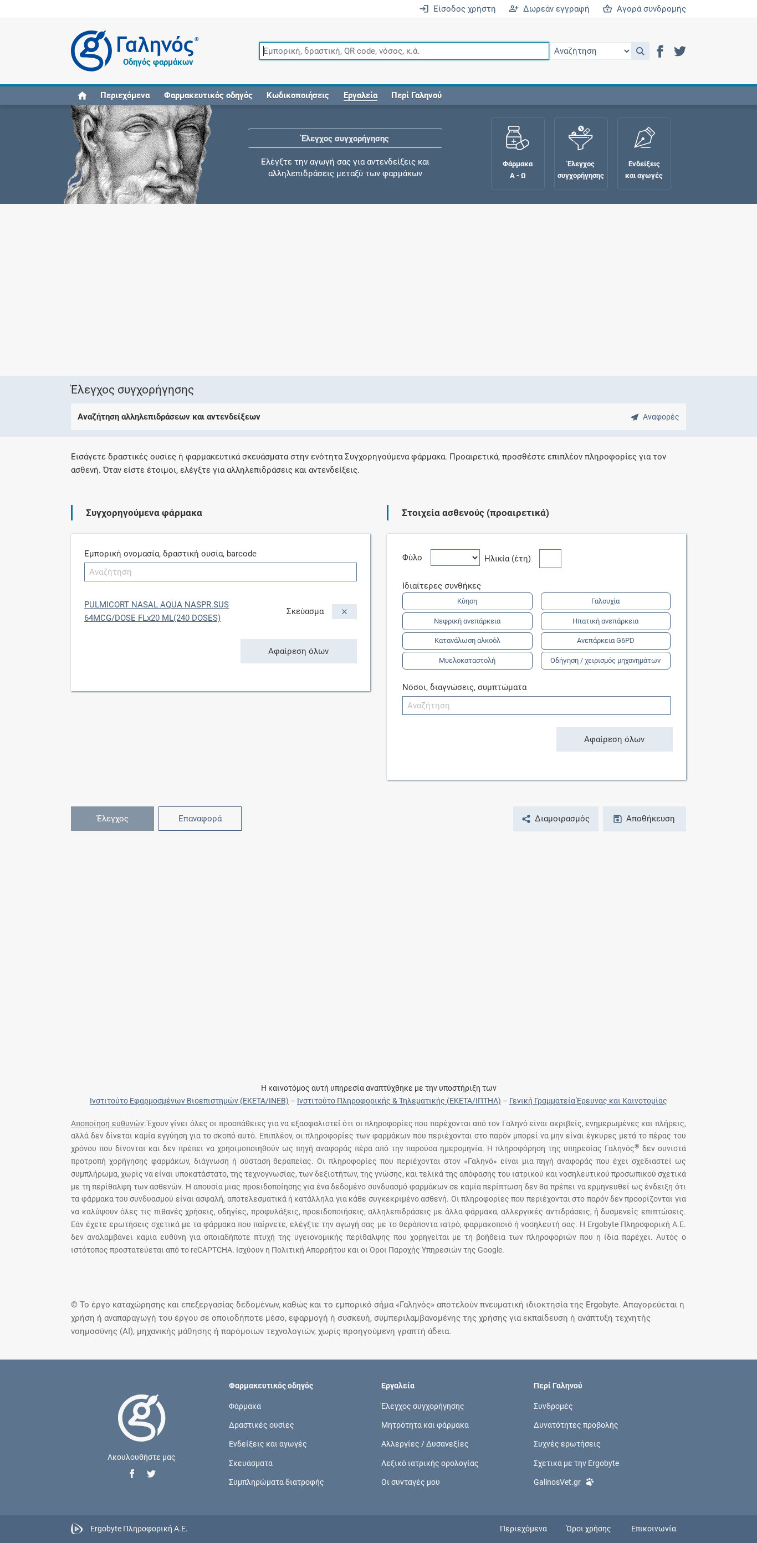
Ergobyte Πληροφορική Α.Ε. (139, 1528)
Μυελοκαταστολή (467, 660)
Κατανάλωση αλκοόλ (467, 640)
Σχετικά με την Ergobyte (576, 1462)
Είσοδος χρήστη (462, 9)
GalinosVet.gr (557, 1481)
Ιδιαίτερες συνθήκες (445, 586)
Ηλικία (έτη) (511, 559)
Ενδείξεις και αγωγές (268, 1443)
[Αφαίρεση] (344, 611)
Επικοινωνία (653, 1528)
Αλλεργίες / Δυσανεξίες (425, 1443)
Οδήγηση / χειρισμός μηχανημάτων (605, 660)
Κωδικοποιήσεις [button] (298, 95)
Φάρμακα (245, 1406)
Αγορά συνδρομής (649, 9)
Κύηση (467, 601)
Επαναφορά (200, 819)
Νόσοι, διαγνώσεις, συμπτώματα (464, 687)
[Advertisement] (378, 289)
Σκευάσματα (251, 1462)
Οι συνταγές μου (410, 1481)
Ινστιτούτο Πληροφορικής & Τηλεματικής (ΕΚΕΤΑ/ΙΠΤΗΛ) (399, 1100)
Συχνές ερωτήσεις (567, 1443)
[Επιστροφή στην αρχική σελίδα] (142, 1429)
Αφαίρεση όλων (298, 651)
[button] (640, 51)
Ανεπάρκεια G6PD (606, 640)
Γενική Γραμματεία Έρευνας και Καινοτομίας (588, 1100)
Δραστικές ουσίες (261, 1425)
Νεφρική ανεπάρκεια (467, 621)
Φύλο (416, 558)
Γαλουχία (605, 601)
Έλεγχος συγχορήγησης (345, 139)
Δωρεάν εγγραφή (554, 9)
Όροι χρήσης (588, 1528)
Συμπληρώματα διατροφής (276, 1481)
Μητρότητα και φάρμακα (425, 1425)
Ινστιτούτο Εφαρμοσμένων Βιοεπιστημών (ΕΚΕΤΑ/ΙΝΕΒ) (189, 1100)
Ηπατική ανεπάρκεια (605, 621)
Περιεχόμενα (125, 95)
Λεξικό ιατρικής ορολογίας (430, 1462)
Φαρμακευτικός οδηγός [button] (208, 95)
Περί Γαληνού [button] (416, 95)
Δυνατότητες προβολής (576, 1425)
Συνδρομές (553, 1406)
